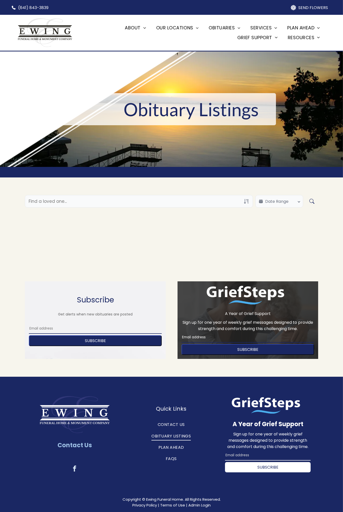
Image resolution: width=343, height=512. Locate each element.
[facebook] (74, 469)
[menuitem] (135, 28)
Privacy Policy (144, 505)
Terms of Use (172, 505)
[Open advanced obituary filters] (246, 201)
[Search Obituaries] (312, 201)
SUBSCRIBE (95, 341)
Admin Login (199, 505)
